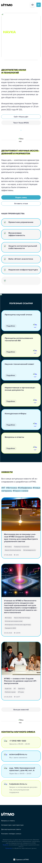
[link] (8, 546)
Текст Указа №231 (21, 123)
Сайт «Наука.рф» (21, 117)
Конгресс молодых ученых (11, 833)
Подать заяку (21, 197)
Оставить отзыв (21, 203)
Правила (6, 845)
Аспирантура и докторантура (12, 825)
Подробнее (10, 326)
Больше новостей (21, 709)
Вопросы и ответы (8, 821)
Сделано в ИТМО (22, 859)
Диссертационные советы (11, 829)
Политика (8, 848)
